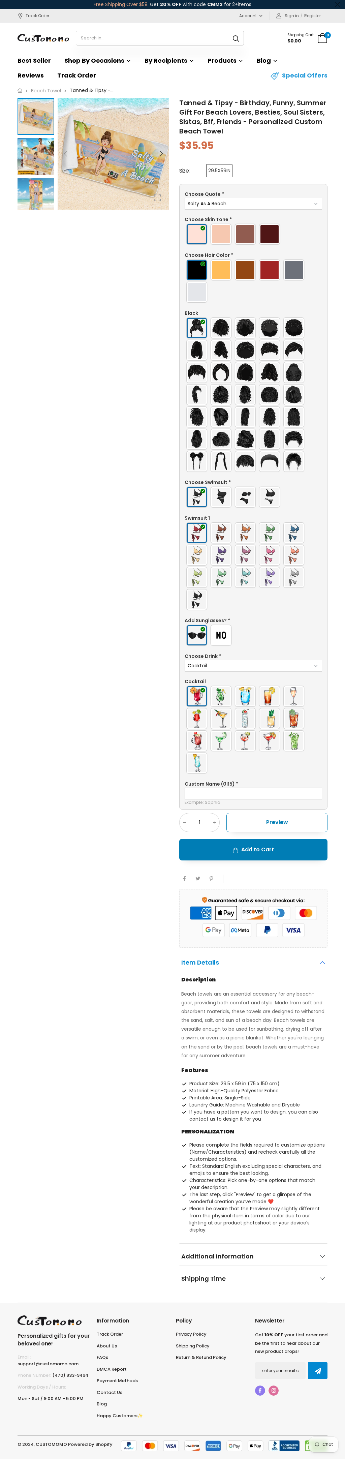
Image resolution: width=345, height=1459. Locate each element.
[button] (161, 154)
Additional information (217, 1256)
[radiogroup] (253, 234)
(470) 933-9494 (70, 1375)
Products (222, 60)
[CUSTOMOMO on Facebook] (260, 1391)
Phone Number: (34, 1375)
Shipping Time (203, 1278)
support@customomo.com (48, 1364)
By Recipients (166, 60)
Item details (200, 962)
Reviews (31, 75)
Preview (277, 822)
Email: (24, 1357)
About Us (107, 1346)
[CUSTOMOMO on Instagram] (274, 1391)
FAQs (102, 1357)
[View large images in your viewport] (157, 198)
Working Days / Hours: (42, 1387)
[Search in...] (236, 38)
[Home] (20, 90)
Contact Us (109, 1392)
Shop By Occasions (94, 60)
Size (184, 171)
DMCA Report (112, 1369)
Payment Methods (117, 1380)
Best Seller (34, 60)
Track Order (37, 16)
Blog (264, 60)
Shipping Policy (193, 1346)
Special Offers (304, 75)
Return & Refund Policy (201, 1357)
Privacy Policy (191, 1334)
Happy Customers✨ (120, 1415)
